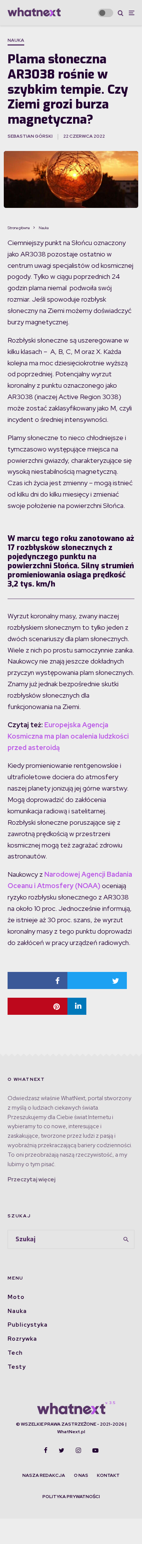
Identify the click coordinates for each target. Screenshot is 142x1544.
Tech (15, 1353)
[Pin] (37, 1006)
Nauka (16, 40)
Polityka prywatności (71, 1497)
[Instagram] (78, 1450)
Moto (16, 1297)
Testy (17, 1367)
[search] (126, 1239)
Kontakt (108, 1475)
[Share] (37, 980)
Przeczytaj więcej (31, 1179)
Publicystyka (28, 1325)
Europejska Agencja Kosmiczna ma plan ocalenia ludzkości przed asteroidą (68, 736)
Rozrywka (22, 1339)
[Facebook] (45, 1450)
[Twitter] (61, 1450)
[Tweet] (97, 980)
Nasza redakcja (43, 1475)
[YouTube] (95, 1450)
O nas (81, 1475)
